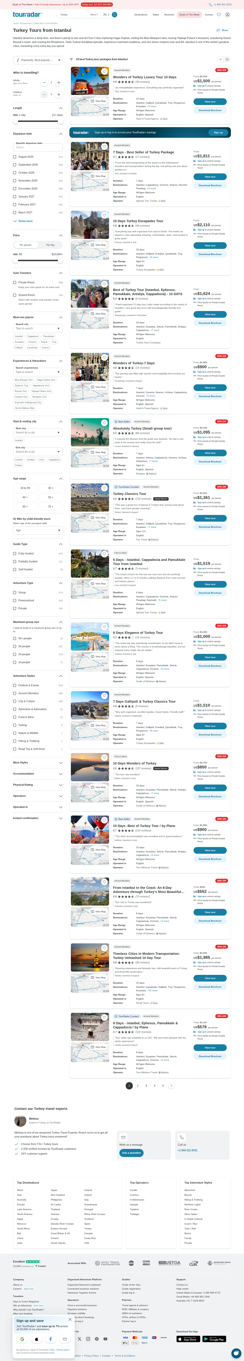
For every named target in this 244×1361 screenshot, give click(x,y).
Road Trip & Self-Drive (31, 749)
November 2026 (27, 180)
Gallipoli (19, 347)
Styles (156, 14)
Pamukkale (48, 336)
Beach (187, 1233)
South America (24, 1214)
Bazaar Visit (21, 391)
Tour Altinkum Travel (146, 867)
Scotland (88, 1219)
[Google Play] (214, 1339)
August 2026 (25, 156)
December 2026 (27, 188)
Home (16, 23)
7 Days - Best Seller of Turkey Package (143, 152)
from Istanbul (51, 23)
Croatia (54, 1219)
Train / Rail (190, 1228)
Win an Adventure (28, 1305)
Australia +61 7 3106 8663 (190, 1300)
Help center (182, 1288)
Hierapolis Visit (39, 397)
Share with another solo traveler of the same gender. (38, 301)
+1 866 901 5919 (223, 4)
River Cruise (190, 1209)
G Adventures (137, 1199)
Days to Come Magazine (26, 1301)
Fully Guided (26, 553)
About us (17, 1284)
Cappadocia (33, 336)
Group (22, 592)
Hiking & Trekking (28, 741)
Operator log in (75, 1321)
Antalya (31, 459)
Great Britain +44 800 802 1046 (193, 1296)
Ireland (88, 1195)
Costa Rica (90, 1238)
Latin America (24, 1209)
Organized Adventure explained (84, 1284)
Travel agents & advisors (135, 1305)
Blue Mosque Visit (24, 380)
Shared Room (26, 295)
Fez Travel (141, 539)
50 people (24, 646)
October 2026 (26, 172)
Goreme (32, 342)
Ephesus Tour (21, 385)
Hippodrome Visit (41, 385)
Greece (55, 1238)
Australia (21, 1199)
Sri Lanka (56, 1204)
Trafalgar (134, 1214)
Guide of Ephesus (145, 681)
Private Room (26, 282)
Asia (19, 1195)
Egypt (20, 1219)
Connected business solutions (83, 1288)
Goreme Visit (21, 397)
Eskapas (140, 473)
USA (86, 1243)
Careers (23, 1288)
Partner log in (129, 1321)
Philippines (56, 1199)
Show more (25, 221)
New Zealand (58, 1195)
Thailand (55, 1209)
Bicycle (188, 1195)
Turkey (87, 1228)
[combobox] (38, 328)
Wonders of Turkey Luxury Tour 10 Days (144, 77)
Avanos (45, 347)
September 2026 (28, 164)
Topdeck (134, 1209)
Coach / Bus (190, 1223)
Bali (19, 1233)
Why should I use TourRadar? (28, 1309)
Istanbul (19, 336)
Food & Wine (26, 717)
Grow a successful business (82, 1305)
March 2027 (25, 212)
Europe (21, 1204)
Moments (169, 14)
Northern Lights (192, 1204)
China (20, 1238)
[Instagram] (88, 1339)
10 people (24, 662)
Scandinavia (90, 1204)
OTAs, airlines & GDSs (134, 1317)
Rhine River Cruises (94, 1214)
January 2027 (26, 196)
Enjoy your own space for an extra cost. (39, 287)
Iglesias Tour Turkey (146, 200)
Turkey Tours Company (148, 342)
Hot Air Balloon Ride (24, 408)
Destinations (140, 14)
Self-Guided (25, 569)
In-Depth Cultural (193, 1219)
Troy (54, 342)
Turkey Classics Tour (129, 494)
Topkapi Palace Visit (41, 391)
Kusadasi (19, 342)
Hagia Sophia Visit (46, 380)
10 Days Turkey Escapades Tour (138, 221)
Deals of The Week (189, 14)
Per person (25, 245)
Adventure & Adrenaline (32, 709)
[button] (210, 85)
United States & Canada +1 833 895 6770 (198, 1292)
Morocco (21, 1223)
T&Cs (53, 1350)
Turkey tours (38, 23)
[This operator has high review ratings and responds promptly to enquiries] (162, 200)
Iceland (88, 1190)
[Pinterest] (96, 1339)
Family (187, 1238)
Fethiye (18, 465)
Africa (20, 1190)
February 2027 (27, 204)
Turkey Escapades (146, 269)
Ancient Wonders (28, 693)
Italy (86, 1199)
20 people (24, 654)
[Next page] (171, 1085)
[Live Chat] (236, 1353)
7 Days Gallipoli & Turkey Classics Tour (144, 701)
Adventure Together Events (82, 1292)
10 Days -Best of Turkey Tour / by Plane (144, 826)
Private (22, 608)
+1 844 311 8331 (188, 1150)
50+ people (25, 638)
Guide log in (128, 1292)
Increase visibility (76, 1313)
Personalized (26, 600)
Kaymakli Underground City (28, 402)
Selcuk (44, 342)
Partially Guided (27, 561)
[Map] (227, 59)
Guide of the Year (131, 1284)
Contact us (182, 1284)
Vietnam (55, 1214)
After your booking (22, 1313)
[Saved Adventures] (219, 14)
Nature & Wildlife (28, 733)
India (19, 1243)
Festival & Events (28, 685)
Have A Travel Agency (147, 118)
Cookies (106, 1355)
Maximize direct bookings (81, 1317)
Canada (88, 1233)
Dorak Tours (142, 1003)
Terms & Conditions (124, 1355)
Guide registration (131, 1288)
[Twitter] (79, 1339)
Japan (54, 1190)
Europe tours (26, 23)
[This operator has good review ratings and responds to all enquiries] (165, 118)
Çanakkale (32, 347)
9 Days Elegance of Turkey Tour (138, 632)
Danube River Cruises (62, 1223)
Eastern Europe (59, 1228)
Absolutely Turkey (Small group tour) (142, 428)
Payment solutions (77, 1309)
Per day (50, 245)
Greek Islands (58, 1243)
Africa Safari (190, 1214)
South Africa (23, 1228)
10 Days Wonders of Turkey (134, 763)
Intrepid (134, 1204)
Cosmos (134, 1195)
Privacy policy (63, 1350)
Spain (87, 1223)
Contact (209, 14)
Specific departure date (29, 143)
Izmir (41, 459)
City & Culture (26, 701)
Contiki (133, 1190)
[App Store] (188, 1339)
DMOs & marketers (132, 1313)
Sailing (22, 725)
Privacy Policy (91, 1355)
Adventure (189, 1190)
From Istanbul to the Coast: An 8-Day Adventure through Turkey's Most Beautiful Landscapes (147, 892)
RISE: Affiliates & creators (135, 1309)
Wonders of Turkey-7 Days (134, 363)
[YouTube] (105, 1339)
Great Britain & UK (60, 1233)
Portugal (88, 1209)
